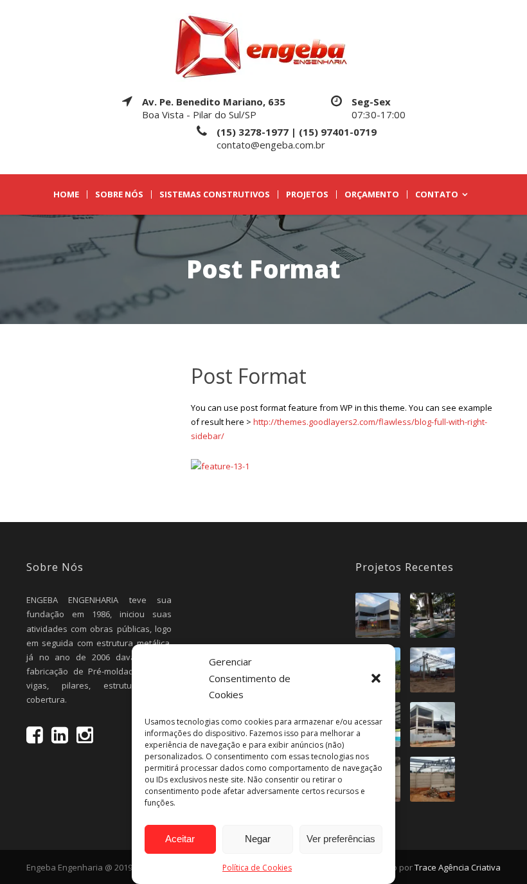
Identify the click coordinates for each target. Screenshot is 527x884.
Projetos (307, 194)
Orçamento (371, 194)
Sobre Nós (119, 194)
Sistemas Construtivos (214, 194)
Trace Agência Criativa (458, 867)
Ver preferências (341, 838)
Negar (258, 838)
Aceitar (180, 838)
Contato (436, 194)
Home (66, 194)
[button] (376, 678)
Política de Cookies (257, 867)
